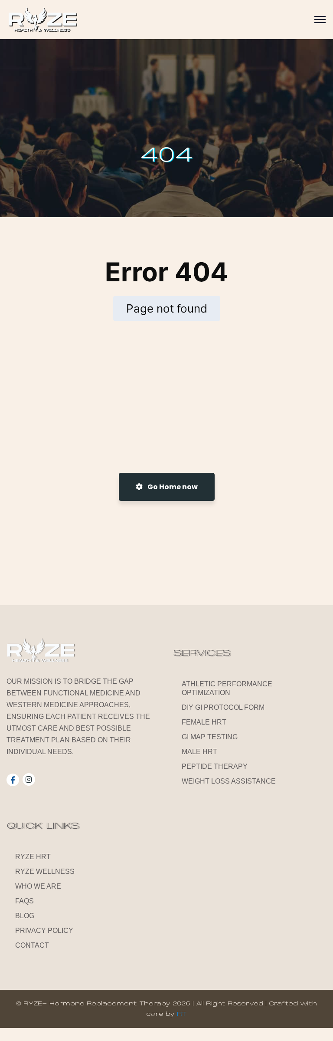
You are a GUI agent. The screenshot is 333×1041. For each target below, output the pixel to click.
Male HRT (199, 751)
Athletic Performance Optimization (227, 688)
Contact (32, 945)
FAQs (24, 901)
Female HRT (204, 722)
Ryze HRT (33, 856)
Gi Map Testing (210, 737)
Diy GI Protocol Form (223, 707)
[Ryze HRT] (42, 20)
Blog (24, 915)
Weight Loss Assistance (229, 781)
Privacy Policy (44, 930)
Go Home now (172, 487)
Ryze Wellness (45, 871)
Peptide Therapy (215, 766)
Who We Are (38, 886)
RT (182, 1014)
